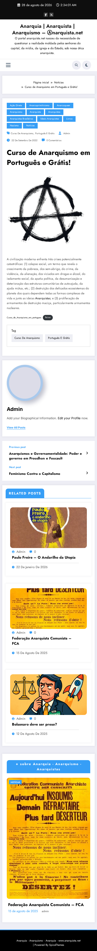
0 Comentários (53, 140)
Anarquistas (54, 112)
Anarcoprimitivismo (39, 105)
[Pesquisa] (76, 65)
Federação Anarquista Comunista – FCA (42, 641)
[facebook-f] (46, 15)
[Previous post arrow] (87, 453)
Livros (69, 118)
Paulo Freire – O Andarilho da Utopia (44, 557)
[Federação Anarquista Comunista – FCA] (48, 608)
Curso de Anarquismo (22, 133)
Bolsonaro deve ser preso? (34, 724)
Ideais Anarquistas (49, 118)
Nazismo (14, 125)
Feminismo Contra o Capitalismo (34, 473)
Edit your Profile (69, 418)
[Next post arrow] (87, 473)
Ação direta (16, 105)
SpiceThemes (56, 945)
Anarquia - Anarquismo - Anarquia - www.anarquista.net (48, 941)
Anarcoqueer (63, 105)
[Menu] (8, 65)
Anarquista (35, 112)
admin (66, 133)
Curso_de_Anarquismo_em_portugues (24, 317)
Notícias (30, 125)
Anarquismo (16, 112)
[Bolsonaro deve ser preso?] (48, 694)
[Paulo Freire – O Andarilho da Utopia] (48, 527)
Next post (15, 467)
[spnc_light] (86, 65)
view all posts (16, 427)
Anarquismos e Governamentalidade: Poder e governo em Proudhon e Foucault (45, 456)
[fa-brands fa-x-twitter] (51, 15)
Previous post (17, 447)
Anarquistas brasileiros (21, 118)
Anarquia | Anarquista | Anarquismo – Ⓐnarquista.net (47, 29)
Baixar (48, 317)
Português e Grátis (44, 133)
